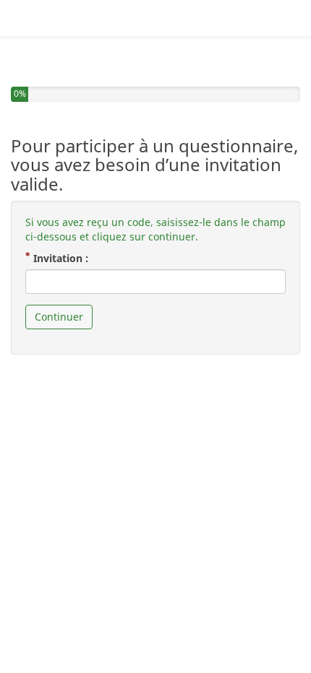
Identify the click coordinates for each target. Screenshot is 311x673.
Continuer (59, 317)
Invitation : (64, 258)
